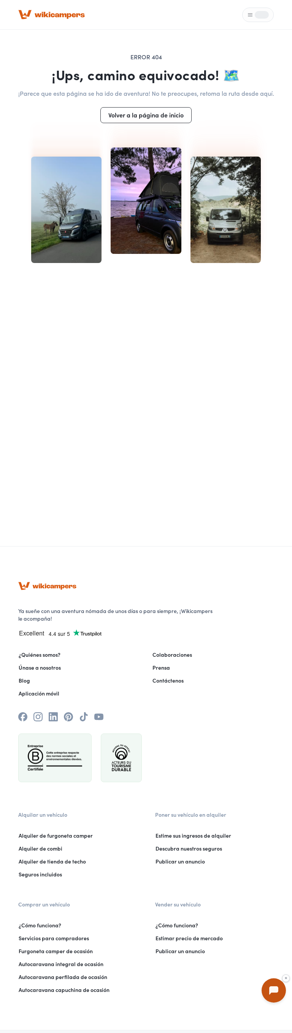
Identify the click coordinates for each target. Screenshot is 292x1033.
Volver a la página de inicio (146, 115)
